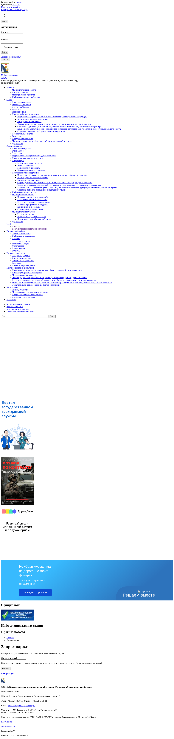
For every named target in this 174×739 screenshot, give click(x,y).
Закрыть (5, 60)
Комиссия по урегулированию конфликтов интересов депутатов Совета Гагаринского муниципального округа (69, 129)
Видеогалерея (18, 248)
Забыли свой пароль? (11, 57)
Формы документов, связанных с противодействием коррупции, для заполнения (54, 124)
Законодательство (20, 290)
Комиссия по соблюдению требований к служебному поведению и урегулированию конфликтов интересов (67, 187)
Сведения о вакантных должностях (33, 202)
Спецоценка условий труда (30, 209)
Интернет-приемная (21, 258)
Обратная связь (8, 726)
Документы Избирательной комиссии (29, 229)
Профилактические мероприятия (27, 294)
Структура (17, 153)
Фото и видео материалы (23, 297)
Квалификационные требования (32, 199)
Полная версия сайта (10, 7)
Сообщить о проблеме (35, 592)
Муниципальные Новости (29, 163)
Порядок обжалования (22, 138)
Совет (9, 99)
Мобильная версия (9, 75)
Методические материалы (29, 121)
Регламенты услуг (25, 214)
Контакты (11, 299)
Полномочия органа (21, 102)
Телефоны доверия (20, 243)
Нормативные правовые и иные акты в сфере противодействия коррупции (52, 117)
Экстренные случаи (21, 241)
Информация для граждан (24, 236)
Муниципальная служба (23, 195)
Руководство (18, 151)
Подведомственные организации (27, 158)
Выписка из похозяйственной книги (34, 219)
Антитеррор (12, 287)
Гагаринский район (16, 231)
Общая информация (21, 234)
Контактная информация (28, 207)
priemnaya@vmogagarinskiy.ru (21, 705)
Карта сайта (6, 722)
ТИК (9, 224)
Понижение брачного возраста (31, 216)
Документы (17, 143)
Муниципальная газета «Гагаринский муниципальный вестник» (42, 141)
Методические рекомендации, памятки (30, 292)
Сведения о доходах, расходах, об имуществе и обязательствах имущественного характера (59, 126)
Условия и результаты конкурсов (32, 204)
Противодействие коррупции (25, 114)
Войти (4, 21)
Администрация (14, 146)
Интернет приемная (16, 253)
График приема (19, 112)
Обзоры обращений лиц (23, 260)
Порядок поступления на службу (32, 197)
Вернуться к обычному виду (14, 9)
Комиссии (16, 136)
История (16, 238)
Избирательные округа (22, 134)
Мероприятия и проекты (23, 95)
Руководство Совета (21, 104)
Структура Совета (20, 107)
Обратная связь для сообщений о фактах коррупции (41, 131)
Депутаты (16, 109)
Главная (10, 637)
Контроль (16, 263)
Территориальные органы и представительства (34, 156)
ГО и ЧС (16, 251)
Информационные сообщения (26, 97)
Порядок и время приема (23, 265)
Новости (11, 87)
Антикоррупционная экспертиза (32, 119)
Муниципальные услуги (23, 212)
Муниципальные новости (24, 90)
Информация (18, 160)
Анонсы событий (20, 92)
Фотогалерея (18, 246)
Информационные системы (25, 192)
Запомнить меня (11, 47)
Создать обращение (21, 255)
